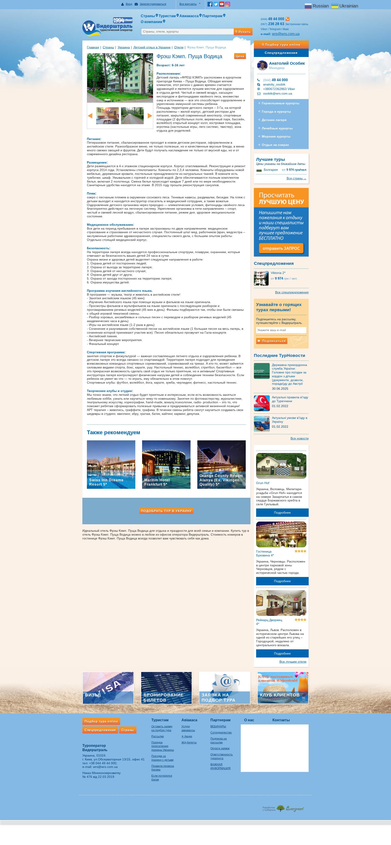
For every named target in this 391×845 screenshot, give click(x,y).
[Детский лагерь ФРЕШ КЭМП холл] (107, 115)
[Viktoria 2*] (262, 278)
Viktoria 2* (278, 273)
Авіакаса (189, 720)
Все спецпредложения (292, 292)
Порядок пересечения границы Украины (162, 746)
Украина (124, 47)
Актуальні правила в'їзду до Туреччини (290, 399)
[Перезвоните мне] (287, 19)
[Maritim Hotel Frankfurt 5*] (166, 464)
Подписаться (273, 341)
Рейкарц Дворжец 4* (269, 622)
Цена (240, 56)
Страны (108, 47)
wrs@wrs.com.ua (286, 34)
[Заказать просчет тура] (281, 224)
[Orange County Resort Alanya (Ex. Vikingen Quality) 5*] (221, 464)
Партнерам (220, 720)
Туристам (160, 720)
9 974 (294, 169)
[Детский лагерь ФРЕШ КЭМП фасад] (120, 77)
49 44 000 (275, 80)
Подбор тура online (282, 44)
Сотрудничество (221, 732)
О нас (249, 720)
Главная (93, 47)
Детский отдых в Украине (152, 47)
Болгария (271, 169)
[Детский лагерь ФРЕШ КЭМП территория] (132, 115)
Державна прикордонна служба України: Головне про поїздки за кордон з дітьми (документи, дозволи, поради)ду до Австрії (289, 374)
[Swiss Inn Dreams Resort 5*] (111, 464)
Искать (244, 31)
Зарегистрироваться (153, 4)
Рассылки (157, 736)
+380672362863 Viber (279, 89)
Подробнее (282, 512)
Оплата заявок (219, 748)
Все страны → (296, 178)
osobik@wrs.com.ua (277, 93)
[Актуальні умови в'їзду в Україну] (263, 423)
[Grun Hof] (281, 467)
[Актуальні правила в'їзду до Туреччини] (263, 403)
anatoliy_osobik (274, 84)
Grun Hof (262, 483)
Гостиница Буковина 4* (265, 553)
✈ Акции (186, 736)
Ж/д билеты (189, 742)
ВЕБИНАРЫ (218, 726)
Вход (129, 4)
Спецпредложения (281, 53)
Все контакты (188, 4)
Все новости (300, 438)
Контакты (281, 720)
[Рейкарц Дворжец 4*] (281, 604)
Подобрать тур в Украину (166, 511)
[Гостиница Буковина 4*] (281, 535)
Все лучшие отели (292, 661)
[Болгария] (259, 169)
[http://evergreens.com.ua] (283, 807)
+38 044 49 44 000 (102, 763)
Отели (179, 47)
